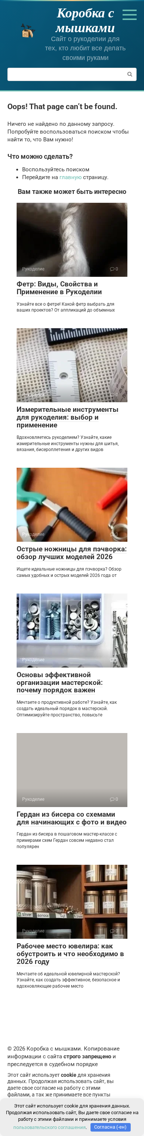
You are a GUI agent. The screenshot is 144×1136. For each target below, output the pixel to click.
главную (70, 177)
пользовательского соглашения (49, 1127)
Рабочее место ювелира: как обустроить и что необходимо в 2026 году (70, 954)
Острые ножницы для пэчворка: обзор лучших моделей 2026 (72, 553)
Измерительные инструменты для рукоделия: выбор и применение (68, 417)
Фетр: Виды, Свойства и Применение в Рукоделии (59, 288)
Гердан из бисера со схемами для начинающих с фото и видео (72, 818)
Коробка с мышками (85, 20)
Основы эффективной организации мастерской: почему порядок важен (60, 682)
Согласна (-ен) (110, 1127)
